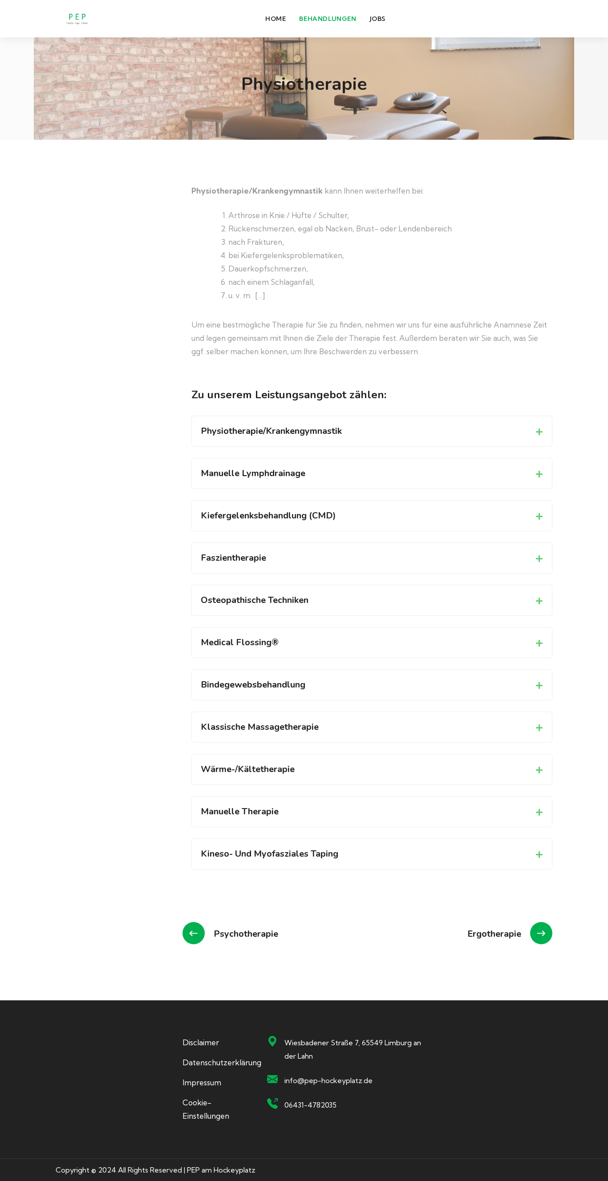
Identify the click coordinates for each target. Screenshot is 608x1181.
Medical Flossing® (240, 642)
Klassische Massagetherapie (260, 727)
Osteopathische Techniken (254, 600)
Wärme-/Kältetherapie (248, 769)
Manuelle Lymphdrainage (253, 473)
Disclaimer (200, 1042)
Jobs (377, 19)
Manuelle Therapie (240, 811)
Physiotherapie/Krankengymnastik (271, 431)
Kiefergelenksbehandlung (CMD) (268, 516)
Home (275, 19)
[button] (372, 431)
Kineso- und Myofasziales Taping (269, 854)
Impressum (201, 1082)
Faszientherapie (233, 558)
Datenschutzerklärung (221, 1062)
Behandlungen (327, 19)
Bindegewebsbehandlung (253, 685)
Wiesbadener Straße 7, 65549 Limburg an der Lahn (352, 1049)
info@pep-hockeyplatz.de (328, 1080)
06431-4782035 (310, 1104)
